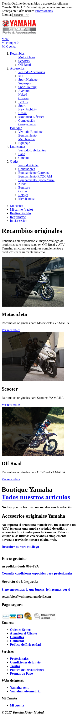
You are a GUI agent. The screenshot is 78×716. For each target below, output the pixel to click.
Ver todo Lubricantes (32, 150)
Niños (22, 184)
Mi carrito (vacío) (21, 209)
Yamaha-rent (19, 687)
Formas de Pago (21, 673)
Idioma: (7, 14)
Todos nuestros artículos (36, 497)
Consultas (17, 637)
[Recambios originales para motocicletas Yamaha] (33, 305)
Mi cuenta (16, 205)
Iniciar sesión (18, 220)
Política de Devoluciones (27, 670)
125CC (23, 102)
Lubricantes (17, 146)
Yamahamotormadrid (25, 691)
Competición (26, 120)
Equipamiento (27, 135)
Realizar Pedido (20, 213)
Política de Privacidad (25, 644)
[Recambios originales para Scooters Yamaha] (33, 380)
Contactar (17, 641)
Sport (21, 105)
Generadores (26, 169)
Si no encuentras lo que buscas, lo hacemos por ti (36, 589)
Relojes (23, 195)
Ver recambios (11, 330)
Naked (22, 94)
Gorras (22, 191)
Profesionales (44, 11)
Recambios (17, 53)
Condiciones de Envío (25, 662)
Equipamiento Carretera (34, 172)
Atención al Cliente (23, 633)
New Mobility (27, 109)
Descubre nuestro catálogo (20, 546)
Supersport (25, 83)
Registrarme (18, 217)
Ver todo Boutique (30, 131)
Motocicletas (26, 57)
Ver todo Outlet (28, 165)
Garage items (27, 124)
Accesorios (17, 68)
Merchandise (26, 139)
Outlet (14, 161)
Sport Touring (27, 87)
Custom (23, 98)
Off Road (24, 64)
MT (20, 76)
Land (21, 154)
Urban (22, 113)
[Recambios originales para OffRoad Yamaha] (33, 455)
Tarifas (15, 666)
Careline (23, 158)
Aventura (24, 90)
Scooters (24, 61)
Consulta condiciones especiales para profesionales (37, 573)
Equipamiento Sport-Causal (36, 180)
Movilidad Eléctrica (31, 117)
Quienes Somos (20, 629)
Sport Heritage (27, 79)
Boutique (16, 128)
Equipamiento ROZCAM (35, 176)
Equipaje (24, 143)
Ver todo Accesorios (31, 72)
